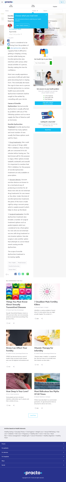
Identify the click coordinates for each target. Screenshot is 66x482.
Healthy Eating (8, 432)
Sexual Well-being (50, 432)
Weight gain (25, 436)
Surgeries (55, 6)
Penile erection (22, 262)
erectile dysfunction (14, 48)
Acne (41, 434)
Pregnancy (25, 434)
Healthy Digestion (49, 436)
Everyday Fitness (20, 432)
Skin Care (18, 434)
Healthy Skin (34, 434)
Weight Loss (39, 432)
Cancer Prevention (36, 436)
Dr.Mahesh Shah (15, 29)
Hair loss (46, 434)
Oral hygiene (30, 432)
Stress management (14, 436)
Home (7, 11)
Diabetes (11, 434)
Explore (34, 11)
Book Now (48, 130)
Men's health (12, 262)
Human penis (12, 269)
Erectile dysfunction (14, 266)
